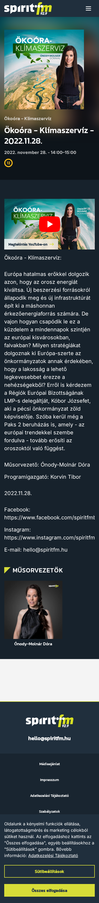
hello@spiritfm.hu (49, 738)
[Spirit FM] (28, 8)
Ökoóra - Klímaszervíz (27, 119)
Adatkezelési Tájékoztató (53, 855)
